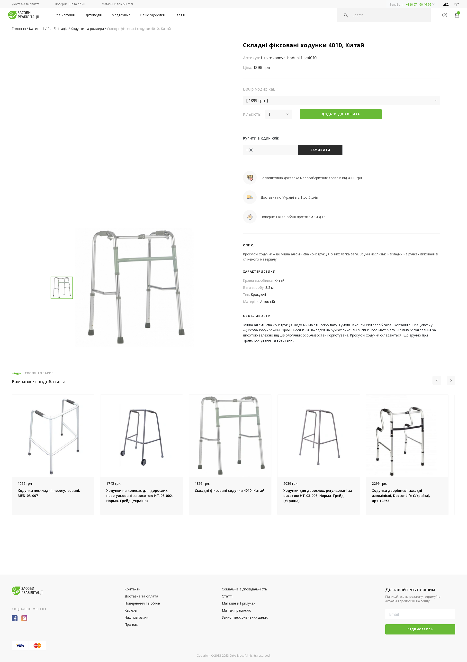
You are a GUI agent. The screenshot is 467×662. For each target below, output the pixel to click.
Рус (456, 4)
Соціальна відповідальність (244, 589)
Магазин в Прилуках (238, 603)
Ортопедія (93, 15)
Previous (8, 454)
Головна (19, 28)
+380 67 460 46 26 (418, 4)
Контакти (132, 589)
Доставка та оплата (25, 4)
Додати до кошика (341, 114)
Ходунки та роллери (87, 28)
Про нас (131, 624)
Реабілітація (64, 15)
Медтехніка (120, 15)
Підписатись (420, 629)
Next (459, 454)
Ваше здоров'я (152, 15)
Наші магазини (137, 617)
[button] (412, 4)
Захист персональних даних (245, 617)
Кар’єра (131, 610)
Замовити (320, 150)
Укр (446, 4)
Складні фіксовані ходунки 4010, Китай (139, 28)
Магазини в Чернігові (117, 4)
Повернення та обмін (70, 4)
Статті (179, 15)
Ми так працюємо (236, 610)
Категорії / (38, 28)
